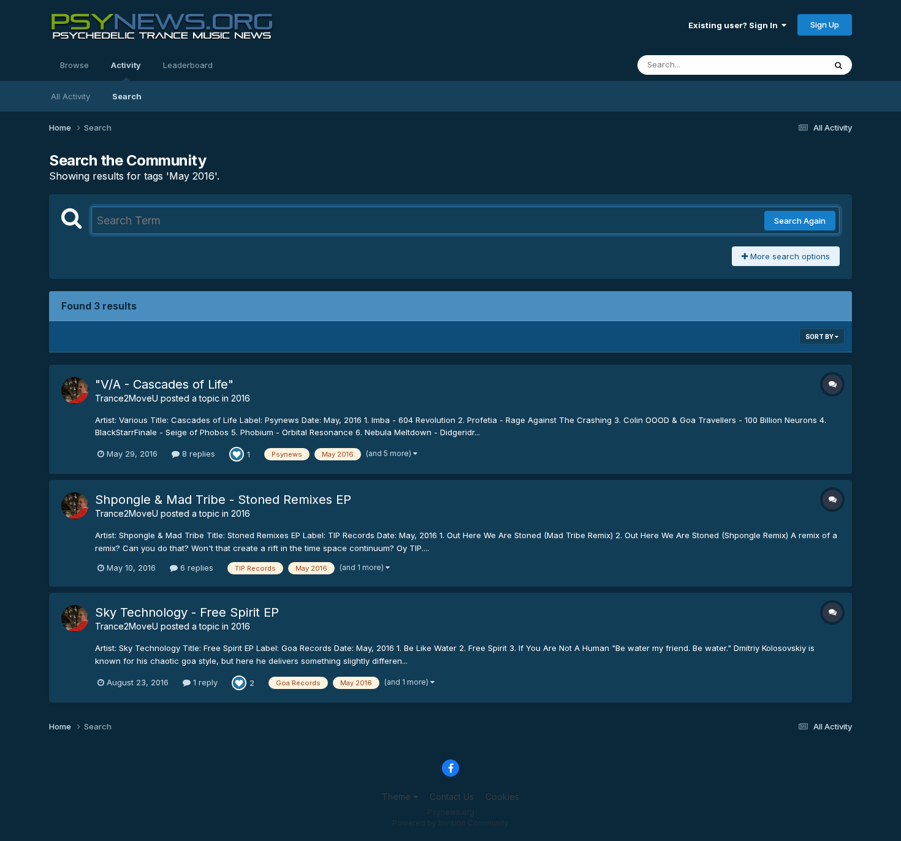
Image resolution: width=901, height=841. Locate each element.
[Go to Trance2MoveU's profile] (74, 390)
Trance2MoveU (126, 398)
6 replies (195, 568)
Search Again (800, 221)
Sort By (820, 336)
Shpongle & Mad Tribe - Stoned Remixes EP (223, 499)
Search (127, 96)
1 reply (204, 682)
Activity (126, 65)
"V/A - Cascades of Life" (164, 384)
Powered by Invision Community (450, 823)
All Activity (70, 96)
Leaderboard (188, 65)
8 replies (197, 454)
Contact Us (452, 796)
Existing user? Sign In (734, 25)
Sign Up (824, 24)
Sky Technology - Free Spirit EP (187, 612)
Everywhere (787, 64)
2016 (240, 398)
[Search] (838, 65)
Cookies (502, 796)
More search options (789, 256)
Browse (74, 65)
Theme (397, 796)
